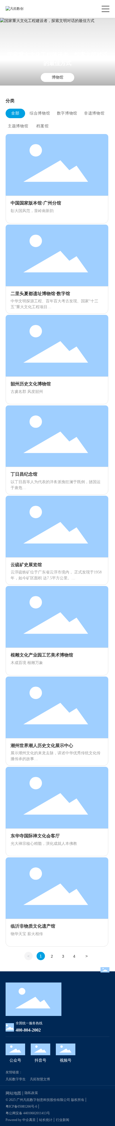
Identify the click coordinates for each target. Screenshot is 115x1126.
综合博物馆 (40, 113)
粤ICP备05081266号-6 (21, 1106)
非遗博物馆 (94, 113)
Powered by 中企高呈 (21, 1120)
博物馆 (57, 77)
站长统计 (45, 1120)
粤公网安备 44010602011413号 (28, 1113)
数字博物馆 (67, 113)
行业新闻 (62, 1120)
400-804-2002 (28, 1030)
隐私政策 (31, 1093)
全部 (15, 113)
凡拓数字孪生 (16, 1079)
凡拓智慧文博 (40, 1079)
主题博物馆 (18, 126)
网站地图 (13, 1093)
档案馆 (42, 126)
